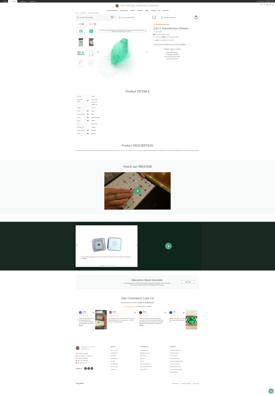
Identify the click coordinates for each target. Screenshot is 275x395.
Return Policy (143, 355)
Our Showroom (114, 358)
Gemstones (32, 1)
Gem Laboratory (114, 366)
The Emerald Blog (174, 372)
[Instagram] (92, 368)
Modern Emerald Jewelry (175, 366)
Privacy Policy (143, 369)
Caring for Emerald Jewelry (176, 369)
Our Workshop (114, 353)
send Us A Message (83, 358)
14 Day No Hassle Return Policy (162, 34)
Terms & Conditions (186, 383)
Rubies (5, 1)
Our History (113, 355)
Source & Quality (173, 355)
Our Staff (113, 361)
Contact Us (113, 369)
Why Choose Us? (114, 350)
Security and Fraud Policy (146, 366)
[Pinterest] (85, 368)
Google (140, 302)
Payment (142, 361)
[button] (147, 52)
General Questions (144, 350)
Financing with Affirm (145, 364)
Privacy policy (196, 383)
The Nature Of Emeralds (175, 350)
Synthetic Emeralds (174, 353)
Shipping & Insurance (145, 353)
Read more (189, 282)
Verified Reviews (149, 302)
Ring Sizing (142, 358)
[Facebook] (88, 368)
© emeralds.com (175, 383)
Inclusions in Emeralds (175, 364)
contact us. (183, 44)
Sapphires (23, 1)
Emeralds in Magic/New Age (176, 361)
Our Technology (114, 364)
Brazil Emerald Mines (174, 358)
